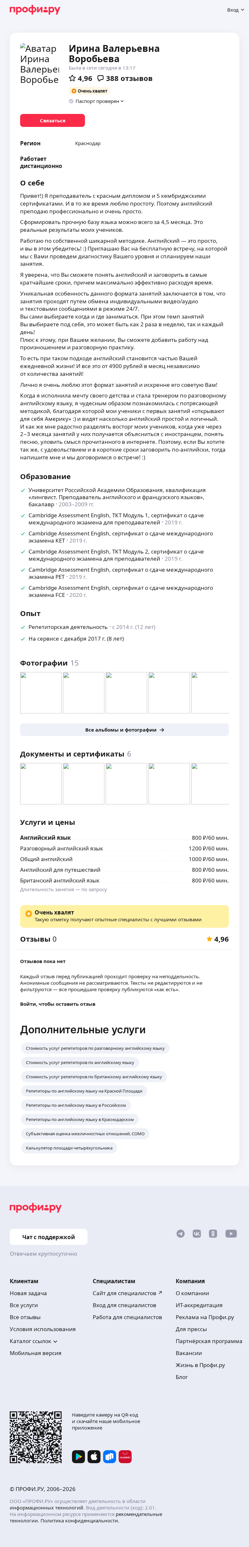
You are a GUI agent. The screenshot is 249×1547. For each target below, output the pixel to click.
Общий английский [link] (46, 859)
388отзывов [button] (129, 78)
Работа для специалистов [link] (127, 1317)
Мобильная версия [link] (36, 1353)
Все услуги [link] (24, 1305)
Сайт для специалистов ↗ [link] (128, 1293)
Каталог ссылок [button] (30, 1341)
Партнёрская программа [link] (209, 1341)
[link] (52, 120)
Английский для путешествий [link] (60, 869)
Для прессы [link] (191, 1329)
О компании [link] (192, 1293)
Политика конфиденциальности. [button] (80, 1520)
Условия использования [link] (43, 1329)
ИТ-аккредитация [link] (199, 1305)
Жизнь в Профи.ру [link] (200, 1365)
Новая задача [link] (28, 1293)
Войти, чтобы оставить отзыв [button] (57, 1004)
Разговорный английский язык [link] (61, 848)
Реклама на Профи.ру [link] (205, 1317)
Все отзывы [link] (25, 1317)
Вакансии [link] (189, 1353)
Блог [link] (182, 1377)
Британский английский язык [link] (60, 880)
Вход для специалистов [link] (124, 1305)
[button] (96, 101)
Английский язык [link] (45, 837)
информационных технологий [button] (46, 1507)
